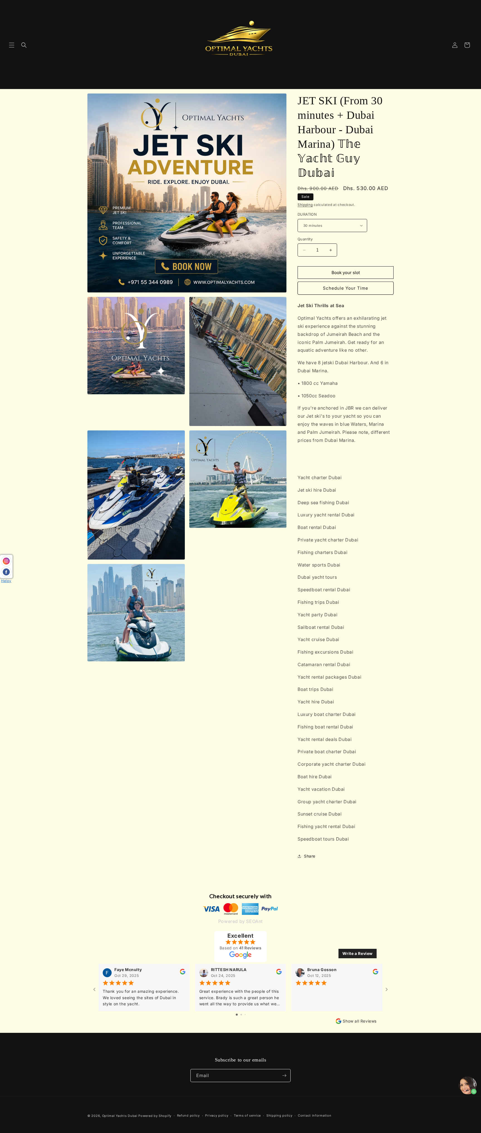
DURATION (307, 214)
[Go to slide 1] (237, 1015)
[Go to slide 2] (241, 1014)
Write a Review (357, 953)
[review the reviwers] (182, 973)
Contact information (314, 1115)
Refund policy (188, 1115)
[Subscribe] (284, 1075)
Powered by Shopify (154, 1116)
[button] (12, 45)
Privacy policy (216, 1115)
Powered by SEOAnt (240, 921)
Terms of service (247, 1115)
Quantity (305, 239)
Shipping (305, 205)
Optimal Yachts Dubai (120, 1116)
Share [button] (309, 856)
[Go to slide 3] (245, 1014)
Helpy (6, 581)
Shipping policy (279, 1115)
